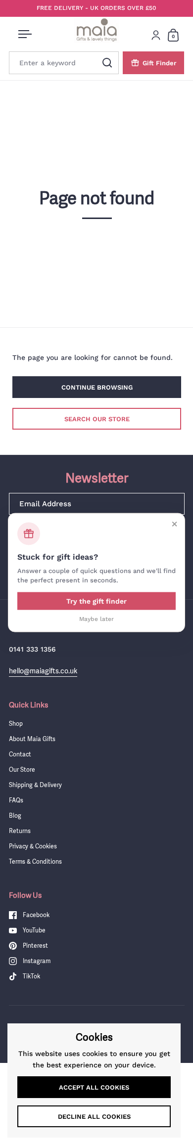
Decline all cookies (94, 1116)
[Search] (107, 63)
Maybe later (96, 618)
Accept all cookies (94, 1087)
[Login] (156, 35)
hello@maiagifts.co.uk (43, 670)
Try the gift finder (96, 601)
